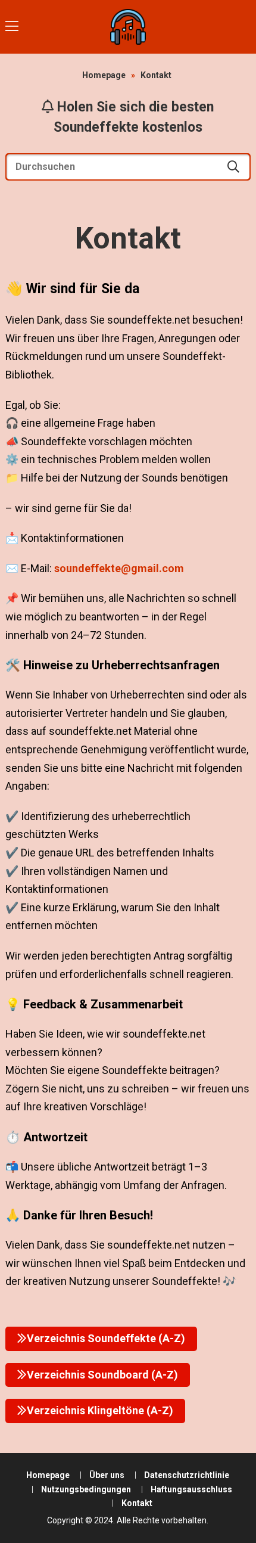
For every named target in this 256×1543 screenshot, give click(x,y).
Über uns (106, 1475)
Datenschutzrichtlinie (186, 1475)
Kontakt (136, 1503)
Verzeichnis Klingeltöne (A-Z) (100, 1410)
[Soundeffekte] (128, 27)
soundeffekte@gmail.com (119, 568)
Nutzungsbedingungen (86, 1489)
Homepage (104, 75)
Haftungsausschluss (191, 1489)
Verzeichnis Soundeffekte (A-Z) (106, 1338)
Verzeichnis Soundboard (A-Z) (102, 1374)
